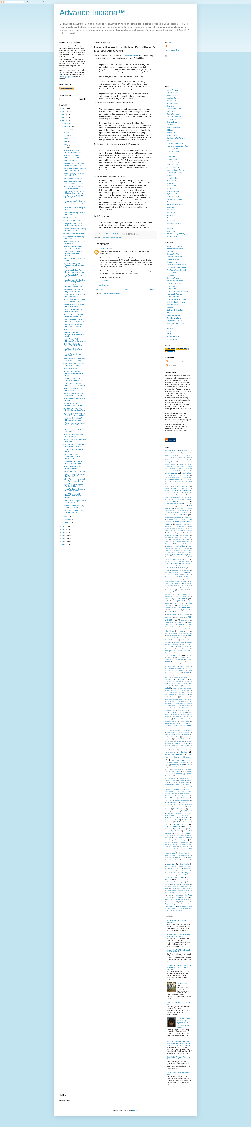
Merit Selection (185, 745)
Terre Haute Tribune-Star (175, 323)
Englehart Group (186, 587)
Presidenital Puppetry (174, 199)
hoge (187, 631)
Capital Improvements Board (174, 503)
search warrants (170, 848)
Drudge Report (172, 262)
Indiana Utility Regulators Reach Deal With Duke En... (74, 151)
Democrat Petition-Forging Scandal (178, 563)
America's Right (172, 93)
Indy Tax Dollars (172, 159)
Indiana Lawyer (172, 286)
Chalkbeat (170, 106)
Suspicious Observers (174, 321)
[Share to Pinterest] (137, 234)
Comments (172, 365)
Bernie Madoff (169, 482)
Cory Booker (185, 539)
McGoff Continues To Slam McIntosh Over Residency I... (74, 389)
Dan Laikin (188, 544)
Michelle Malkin (172, 178)
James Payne (184, 666)
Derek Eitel (171, 568)
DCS (186, 559)
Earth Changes (175, 583)
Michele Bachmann (171, 752)
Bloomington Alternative (175, 249)
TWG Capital (182, 888)
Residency (168, 822)
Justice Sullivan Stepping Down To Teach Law (74, 502)
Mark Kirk (177, 730)
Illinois (174, 635)
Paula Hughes (169, 791)
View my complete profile (173, 50)
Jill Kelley (186, 672)
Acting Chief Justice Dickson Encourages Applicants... (73, 225)
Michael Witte (184, 750)
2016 (64, 108)
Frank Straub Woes (70, 369)
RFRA (179, 822)
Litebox (183, 712)
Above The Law (172, 90)
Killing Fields (171, 701)
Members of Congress (171, 745)
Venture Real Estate (171, 893)
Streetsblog (171, 220)
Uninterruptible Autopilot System (178, 890)
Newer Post (99, 290)
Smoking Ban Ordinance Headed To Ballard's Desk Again (73, 334)
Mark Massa (171, 732)
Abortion (182, 450)
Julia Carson (185, 692)
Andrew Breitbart (176, 457)
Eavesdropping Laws (173, 585)
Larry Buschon (179, 703)
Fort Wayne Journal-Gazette (177, 267)
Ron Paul (188, 833)
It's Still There (182, 983)
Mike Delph (184, 752)
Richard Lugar (104, 237)
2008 (64, 535)
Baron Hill (171, 475)
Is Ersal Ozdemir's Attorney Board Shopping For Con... (73, 404)
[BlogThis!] (130, 234)
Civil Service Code (178, 528)
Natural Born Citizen (183, 767)
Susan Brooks (184, 864)
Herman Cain (176, 629)
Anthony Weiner (170, 462)
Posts (170, 361)
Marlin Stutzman (184, 732)
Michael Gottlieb (170, 750)
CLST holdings (181, 530)
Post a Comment (103, 285)
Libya (187, 710)
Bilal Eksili (176, 484)
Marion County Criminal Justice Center (178, 724)
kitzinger (181, 701)
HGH (186, 629)
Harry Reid (175, 626)
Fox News (170, 275)
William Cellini (187, 906)
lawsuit (167, 708)
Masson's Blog (172, 175)
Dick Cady (181, 568)
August (66, 136)
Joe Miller (181, 679)
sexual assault (170, 853)
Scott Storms (186, 846)
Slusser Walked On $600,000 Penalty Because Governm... (74, 164)
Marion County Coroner (173, 723)
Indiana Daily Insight (174, 283)
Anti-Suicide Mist (184, 462)
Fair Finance (182, 599)
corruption (175, 539)
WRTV (169, 331)
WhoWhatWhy (172, 236)
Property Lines (172, 202)
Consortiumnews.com (174, 257)
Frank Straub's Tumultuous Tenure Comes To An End (73, 182)
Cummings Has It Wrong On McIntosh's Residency (73, 419)
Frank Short (176, 607)
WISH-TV (170, 329)
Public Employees (178, 806)
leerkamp (175, 708)
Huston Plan (182, 633)
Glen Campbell (184, 614)
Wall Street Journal (171, 902)
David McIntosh (177, 555)
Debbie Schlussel (173, 114)
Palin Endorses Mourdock (72, 178)
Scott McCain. (175, 846)
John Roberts (177, 688)
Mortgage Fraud (185, 762)
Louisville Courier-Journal (176, 302)
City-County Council (180, 526)
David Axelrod (176, 550)
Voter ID (178, 899)
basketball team (170, 477)
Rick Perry (168, 829)
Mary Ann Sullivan (180, 739)
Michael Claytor (184, 748)
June (66, 142)
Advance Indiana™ (92, 12)
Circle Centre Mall (180, 524)
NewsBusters (171, 183)
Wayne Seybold (171, 904)
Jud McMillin (174, 692)
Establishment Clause (171, 596)
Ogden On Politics (173, 194)
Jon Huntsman (171, 690)
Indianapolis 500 (170, 651)
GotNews (170, 125)
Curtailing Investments (182, 541)
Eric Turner (177, 592)
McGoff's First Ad (69, 329)
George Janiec (187, 612)
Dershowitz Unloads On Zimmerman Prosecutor (72, 379)
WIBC (179, 906)
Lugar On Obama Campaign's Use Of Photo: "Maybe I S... (74, 414)
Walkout (186, 899)
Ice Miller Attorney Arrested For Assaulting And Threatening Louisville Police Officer (183, 1023)
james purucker (169, 668)
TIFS (182, 877)
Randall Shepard (186, 811)
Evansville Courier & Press (176, 265)
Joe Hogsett (169, 679)
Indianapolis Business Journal (177, 291)
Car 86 (188, 503)
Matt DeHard (180, 741)
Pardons (174, 782)
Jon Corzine (188, 688)
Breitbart (170, 251)
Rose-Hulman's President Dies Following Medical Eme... (74, 286)
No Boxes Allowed (173, 186)
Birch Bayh (185, 486)
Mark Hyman (168, 730)
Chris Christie (188, 517)
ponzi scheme (170, 802)
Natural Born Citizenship (177, 769)
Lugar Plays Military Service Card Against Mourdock (73, 187)
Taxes (166, 873)
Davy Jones (177, 559)
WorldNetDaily (172, 339)
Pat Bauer (185, 785)
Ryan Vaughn (181, 840)
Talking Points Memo (174, 223)
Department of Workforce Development (180, 566)
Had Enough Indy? (173, 127)
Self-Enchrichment (182, 851)
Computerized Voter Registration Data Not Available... (72, 430)
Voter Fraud (168, 899)
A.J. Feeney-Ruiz (170, 450)
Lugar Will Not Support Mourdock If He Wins (71, 156)
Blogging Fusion (172, 103)
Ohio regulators (170, 778)
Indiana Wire (171, 289)
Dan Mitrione (171, 546)
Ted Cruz (174, 873)
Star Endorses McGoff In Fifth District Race (73, 197)
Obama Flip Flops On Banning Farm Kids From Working (74, 202)
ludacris (176, 716)
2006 (64, 541)
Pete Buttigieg (184, 793)
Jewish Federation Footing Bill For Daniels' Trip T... (74, 475)
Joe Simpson (177, 681)
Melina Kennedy (181, 743)
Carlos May (179, 508)
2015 (64, 111)
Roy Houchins (173, 835)
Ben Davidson (181, 477)
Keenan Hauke (185, 697)
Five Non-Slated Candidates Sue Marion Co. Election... (73, 394)
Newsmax (170, 307)
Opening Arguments (174, 196)
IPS (168, 657)
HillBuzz (170, 130)
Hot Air (169, 141)
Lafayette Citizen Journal (175, 170)
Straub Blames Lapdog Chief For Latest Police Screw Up (74, 320)
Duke (187, 579)
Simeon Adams (184, 853)
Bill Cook (175, 486)
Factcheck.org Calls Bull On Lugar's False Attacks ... (73, 291)
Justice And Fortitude (174, 167)
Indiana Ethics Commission (176, 637)
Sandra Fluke (175, 842)
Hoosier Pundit (172, 135)
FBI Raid (180, 601)
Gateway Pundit (172, 122)
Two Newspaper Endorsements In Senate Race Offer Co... (74, 169)
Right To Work (176, 831)
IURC (173, 657)
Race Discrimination (179, 809)
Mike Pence (180, 754)
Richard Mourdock (116, 237)
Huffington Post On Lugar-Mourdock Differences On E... (74, 384)
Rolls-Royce (178, 833)
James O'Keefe (172, 666)
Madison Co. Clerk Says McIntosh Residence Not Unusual (73, 373)
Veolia (169, 895)
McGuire (189, 741)
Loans (175, 714)
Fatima (174, 601)
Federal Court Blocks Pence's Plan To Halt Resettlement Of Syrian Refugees (179, 967)
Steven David (185, 859)
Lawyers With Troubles (175, 173)
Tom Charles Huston (171, 886)
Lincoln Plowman (171, 712)
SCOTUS (170, 215)
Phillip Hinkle (185, 798)
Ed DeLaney (185, 585)
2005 (64, 545)
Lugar (183, 716)
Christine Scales (173, 519)
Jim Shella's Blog (173, 162)
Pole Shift (168, 800)
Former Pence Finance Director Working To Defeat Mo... (74, 242)
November (68, 126)
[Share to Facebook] (135, 234)
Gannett (177, 612)
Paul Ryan (185, 789)
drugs (187, 574)
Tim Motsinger (178, 882)
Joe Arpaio (175, 677)
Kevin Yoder (188, 699)
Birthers (167, 488)
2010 (64, 529)
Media (169, 743)
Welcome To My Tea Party (176, 234)
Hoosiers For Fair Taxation (176, 138)
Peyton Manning (171, 798)
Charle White (185, 512)
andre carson (186, 455)
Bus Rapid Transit (180, 502)
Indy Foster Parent (173, 151)
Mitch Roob (175, 760)
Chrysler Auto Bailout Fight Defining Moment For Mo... (73, 271)
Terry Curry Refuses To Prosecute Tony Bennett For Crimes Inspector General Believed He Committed (179, 1043)
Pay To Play (180, 791)
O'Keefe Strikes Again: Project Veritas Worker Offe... (73, 424)
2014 (64, 115)
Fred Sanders (187, 610)
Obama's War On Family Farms (74, 234)
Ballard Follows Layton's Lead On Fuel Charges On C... (74, 480)
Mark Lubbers (187, 730)
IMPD (190, 635)
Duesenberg (168, 579)
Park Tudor (185, 782)
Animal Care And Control (181, 459)
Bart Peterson (184, 475)
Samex (167, 842)
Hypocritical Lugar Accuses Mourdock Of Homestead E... (74, 325)
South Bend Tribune (174, 318)
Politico (169, 313)
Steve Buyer (168, 857)
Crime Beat (168, 541)
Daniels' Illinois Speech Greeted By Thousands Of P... (74, 295)
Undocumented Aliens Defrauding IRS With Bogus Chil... (74, 208)
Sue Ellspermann (186, 862)
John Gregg (178, 686)
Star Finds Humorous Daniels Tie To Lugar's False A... (73, 511)
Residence (185, 820)
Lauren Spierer (172, 705)
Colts (187, 533)
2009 (64, 532)
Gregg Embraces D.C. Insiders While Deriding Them (74, 281)
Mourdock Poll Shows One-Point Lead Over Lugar (73, 315)
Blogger (135, 1110)
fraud (169, 610)
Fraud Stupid (171, 119)
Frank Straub (187, 607)
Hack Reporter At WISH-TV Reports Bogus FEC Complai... (72, 253)
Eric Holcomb (182, 590)
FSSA (169, 612)
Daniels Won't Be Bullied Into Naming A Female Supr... (73, 462)
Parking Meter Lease (172, 785)
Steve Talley (175, 859)
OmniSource (184, 778)
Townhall (170, 228)
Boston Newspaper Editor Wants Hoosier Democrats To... (73, 265)
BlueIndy (175, 488)
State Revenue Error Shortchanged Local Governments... (71, 456)
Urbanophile (171, 231)
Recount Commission (174, 813)
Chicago (167, 517)
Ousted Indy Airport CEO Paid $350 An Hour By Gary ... (73, 192)
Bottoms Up (172, 493)
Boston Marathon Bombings (182, 491)
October (67, 129)
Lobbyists (183, 714)
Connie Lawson (184, 535)
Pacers (182, 780)
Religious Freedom (171, 820)
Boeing (167, 490)
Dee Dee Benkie (184, 561)
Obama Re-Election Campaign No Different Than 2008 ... (74, 490)
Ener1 (176, 587)
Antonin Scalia (170, 464)
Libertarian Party (170, 710)
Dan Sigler (182, 546)
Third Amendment (170, 875)
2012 (64, 121)
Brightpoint (176, 497)
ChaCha (167, 512)
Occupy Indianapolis (182, 776)
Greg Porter (168, 622)
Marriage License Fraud (172, 737)
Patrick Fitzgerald (170, 787)
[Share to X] (132, 234)
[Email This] (127, 234)
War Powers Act (184, 902)
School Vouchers (170, 844)
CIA (183, 519)
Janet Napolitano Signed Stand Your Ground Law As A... (74, 360)
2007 (64, 538)
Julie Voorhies (169, 694)
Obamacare (178, 774)
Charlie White (181, 515)
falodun (167, 601)
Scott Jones (182, 844)
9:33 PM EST (104, 281)
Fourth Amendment (183, 605)
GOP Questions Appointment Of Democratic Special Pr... (74, 445)
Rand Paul (175, 811)
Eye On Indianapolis (174, 117)
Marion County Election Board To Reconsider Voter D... (74, 300)
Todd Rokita (175, 884)
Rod (185, 831)
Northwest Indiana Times (175, 310)
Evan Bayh (169, 599)
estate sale (185, 596)
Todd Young (185, 884)
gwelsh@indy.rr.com (66, 77)
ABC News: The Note (174, 246)
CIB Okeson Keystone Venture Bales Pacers (178, 521)
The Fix (169, 226)
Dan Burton (168, 544)
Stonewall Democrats (171, 862)
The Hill (169, 326)
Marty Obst (168, 739)
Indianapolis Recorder (174, 294)
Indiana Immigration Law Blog (177, 146)
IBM (190, 633)
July (65, 139)
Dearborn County (170, 561)
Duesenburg (179, 579)
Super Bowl (171, 864)
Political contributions (182, 800)
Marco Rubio (185, 721)
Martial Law (185, 737)
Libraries (180, 710)
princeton (167, 804)
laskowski (189, 703)
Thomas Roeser (172, 877)
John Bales (169, 684)
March (66, 516)
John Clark (181, 683)
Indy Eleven (176, 655)
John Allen (186, 681)
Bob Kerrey (185, 488)
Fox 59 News (171, 273)
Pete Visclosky (169, 795)
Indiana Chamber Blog (175, 143)
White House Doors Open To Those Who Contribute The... (74, 365)
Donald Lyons (179, 572)
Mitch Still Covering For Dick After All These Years (73, 247)
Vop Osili (171, 897)
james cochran (179, 661)
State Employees (170, 855)
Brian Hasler (180, 495)
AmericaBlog (171, 95)
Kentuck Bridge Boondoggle (173, 699)
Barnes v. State (187, 473)
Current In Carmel (173, 259)
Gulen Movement (179, 624)
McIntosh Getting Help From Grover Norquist (73, 435)
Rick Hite (187, 826)
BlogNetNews (171, 101)
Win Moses (172, 908)
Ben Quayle (175, 479)
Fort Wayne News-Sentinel (176, 270)
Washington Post (173, 337)
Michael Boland (170, 748)
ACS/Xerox (173, 453)
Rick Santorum (181, 829)
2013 (64, 118)
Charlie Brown (169, 515)
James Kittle (175, 664)
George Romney (172, 614)
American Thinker (173, 98)
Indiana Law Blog (173, 149)
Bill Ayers (184, 484)
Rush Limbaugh (179, 837)
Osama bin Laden (171, 780)
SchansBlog (171, 218)
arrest (180, 468)
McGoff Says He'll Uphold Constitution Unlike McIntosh (74, 345)
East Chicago (187, 583)
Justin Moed (181, 694)
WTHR (169, 334)
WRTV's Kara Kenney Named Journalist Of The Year (73, 174)
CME (190, 530)
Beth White (181, 482)
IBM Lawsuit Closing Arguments (74, 471)
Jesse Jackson (176, 672)
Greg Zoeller (178, 622)
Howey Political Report (175, 281)
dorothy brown (178, 574)
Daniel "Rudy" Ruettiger (181, 548)
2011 (64, 526)
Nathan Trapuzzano (177, 765)
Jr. (165, 692)
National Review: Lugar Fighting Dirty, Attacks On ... (74, 230)
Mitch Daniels (183, 757)
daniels (167, 550)
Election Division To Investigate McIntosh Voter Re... (74, 305)
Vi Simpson (177, 895)
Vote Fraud (182, 897)
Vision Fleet (187, 895)
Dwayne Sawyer (182, 581)
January (67, 522)
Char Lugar (175, 512)
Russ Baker (171, 210)
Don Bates (168, 572)
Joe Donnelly (185, 677)
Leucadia (184, 708)
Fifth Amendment (178, 603)
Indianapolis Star (173, 297)
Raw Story (170, 207)
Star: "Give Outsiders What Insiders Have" (72, 350)
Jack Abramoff (182, 657)
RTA (182, 835)
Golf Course (179, 617)
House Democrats (170, 633)
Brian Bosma (169, 495)
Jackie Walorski (177, 659)
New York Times (172, 305)
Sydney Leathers (174, 868)
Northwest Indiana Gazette (176, 191)
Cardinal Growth (170, 506)
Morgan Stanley (173, 762)
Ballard (175, 470)
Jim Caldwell (168, 675)
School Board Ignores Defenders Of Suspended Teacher (178, 935)
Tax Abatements (183, 870)
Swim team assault (186, 866)
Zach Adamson (179, 910)
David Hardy (181, 552)
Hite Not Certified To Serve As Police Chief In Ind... (73, 310)
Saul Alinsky (186, 842)
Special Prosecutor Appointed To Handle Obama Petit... (73, 485)
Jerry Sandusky (179, 670)
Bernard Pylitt (185, 479)
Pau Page (182, 787)
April (65, 148)
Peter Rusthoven (183, 795)
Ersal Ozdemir (181, 594)
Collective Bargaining (174, 533)
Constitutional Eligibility (172, 537)
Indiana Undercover (183, 648)
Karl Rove (175, 697)
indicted (167, 655)
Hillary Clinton (169, 631)
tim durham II (181, 879)
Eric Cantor (170, 590)
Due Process (184, 576)
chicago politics (176, 517)
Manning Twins (179, 719)
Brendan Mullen (184, 493)
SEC (181, 848)
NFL (184, 771)
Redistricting (184, 815)
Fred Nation (177, 610)
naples (167, 765)
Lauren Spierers (184, 705)
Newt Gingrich (175, 771)
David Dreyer (171, 552)
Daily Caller (171, 111)
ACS (190, 450)
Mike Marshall (169, 754)
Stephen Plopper (183, 855)
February (67, 519)
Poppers (185, 802)
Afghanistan (184, 453)
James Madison (187, 664)
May (65, 145)
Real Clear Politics (173, 315)
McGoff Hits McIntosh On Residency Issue (72, 467)
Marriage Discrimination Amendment (177, 734)
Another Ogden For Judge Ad (73, 160)
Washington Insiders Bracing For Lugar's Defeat (73, 238)
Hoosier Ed (171, 133)
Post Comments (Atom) (112, 293)
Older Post (152, 290)
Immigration (181, 635)
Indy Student (171, 157)
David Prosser (180, 557)
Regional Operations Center (176, 818)
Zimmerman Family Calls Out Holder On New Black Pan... (74, 409)
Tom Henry (182, 886)
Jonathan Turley (172, 165)
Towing (174, 888)
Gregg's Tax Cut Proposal (72, 221)
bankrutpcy (185, 470)
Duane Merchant (170, 576)
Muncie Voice (171, 181)
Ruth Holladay (172, 213)
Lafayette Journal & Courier (176, 299)
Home (126, 290)
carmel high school (183, 510)
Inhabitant (188, 655)
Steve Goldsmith (180, 857)
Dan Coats (178, 544)
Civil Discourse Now (174, 109)
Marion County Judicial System (179, 728)
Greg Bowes (185, 620)
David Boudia (187, 550)
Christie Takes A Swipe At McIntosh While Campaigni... (74, 340)
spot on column (132, 56)
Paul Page (176, 789)
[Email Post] (123, 234)
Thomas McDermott (185, 875)
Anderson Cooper (170, 455)
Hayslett (183, 626)
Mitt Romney (187, 760)
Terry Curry (184, 873)
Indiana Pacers (179, 642)
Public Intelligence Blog (175, 205)
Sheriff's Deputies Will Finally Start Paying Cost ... (73, 507)
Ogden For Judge (69, 218)
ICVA (168, 635)
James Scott (181, 668)
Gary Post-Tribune (173, 278)
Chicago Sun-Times (174, 254)
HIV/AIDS (180, 631)
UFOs (190, 888)
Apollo (181, 464)
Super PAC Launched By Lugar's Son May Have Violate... (72, 496)
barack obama (171, 473)
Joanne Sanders (181, 675)
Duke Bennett (169, 581)
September (68, 132)
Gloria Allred (168, 617)
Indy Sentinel (171, 154)
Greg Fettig (104, 248)
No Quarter (171, 188)
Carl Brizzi (181, 506)
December (68, 123)
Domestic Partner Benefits (180, 570)
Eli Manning (168, 587)
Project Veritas (178, 804)
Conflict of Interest (171, 535)
